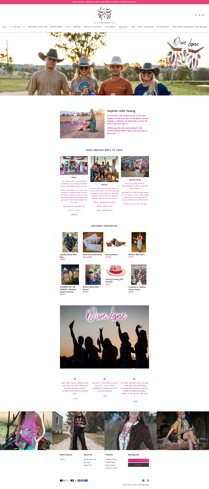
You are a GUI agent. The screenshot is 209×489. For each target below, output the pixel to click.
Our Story (87, 462)
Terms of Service (111, 468)
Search (62, 459)
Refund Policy (110, 462)
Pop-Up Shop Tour (90, 459)
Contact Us (87, 465)
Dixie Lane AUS (132, 485)
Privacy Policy (110, 465)
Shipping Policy (111, 459)
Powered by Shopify (143, 485)
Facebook (74, 214)
